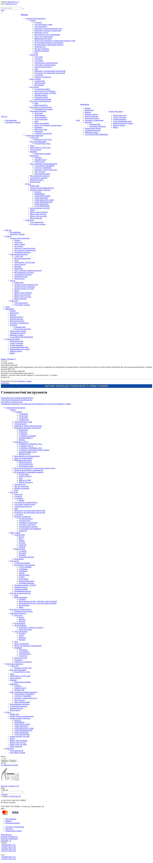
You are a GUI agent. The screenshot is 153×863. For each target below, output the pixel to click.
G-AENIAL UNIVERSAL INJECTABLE (34, 450)
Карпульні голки (40, 129)
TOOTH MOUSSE (26, 464)
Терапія (33, 20)
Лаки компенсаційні (42, 174)
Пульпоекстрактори (26, 583)
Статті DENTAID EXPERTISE (96, 134)
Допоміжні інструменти (43, 109)
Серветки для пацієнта (43, 133)
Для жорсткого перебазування (45, 63)
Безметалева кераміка (42, 154)
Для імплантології (26, 519)
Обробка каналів (40, 95)
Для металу (23, 656)
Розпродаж (30, 220)
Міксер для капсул (26, 482)
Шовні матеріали (40, 105)
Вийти (115, 127)
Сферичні (22, 545)
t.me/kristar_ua (6, 841)
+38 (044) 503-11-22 (8, 857)
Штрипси (22, 638)
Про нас (4, 116)
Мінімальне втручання (43, 39)
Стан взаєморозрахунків (122, 121)
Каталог (24, 15)
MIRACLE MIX (25, 480)
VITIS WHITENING (42, 206)
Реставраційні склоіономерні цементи (49, 45)
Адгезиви (38, 22)
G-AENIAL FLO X (26, 446)
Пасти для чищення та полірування (47, 125)
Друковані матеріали (93, 130)
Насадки (22, 621)
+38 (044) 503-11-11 (8, 845)
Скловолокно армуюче (38, 178)
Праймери (38, 127)
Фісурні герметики (41, 49)
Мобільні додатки (91, 132)
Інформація (84, 104)
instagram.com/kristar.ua (9, 839)
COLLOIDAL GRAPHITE (44, 166)
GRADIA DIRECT (26, 438)
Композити (34, 156)
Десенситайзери (40, 117)
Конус (21, 539)
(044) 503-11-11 (13, 2)
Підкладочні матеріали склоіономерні (48, 43)
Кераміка (33, 152)
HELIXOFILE (24, 575)
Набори (22, 541)
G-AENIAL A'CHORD (27, 436)
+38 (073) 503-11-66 (8, 851)
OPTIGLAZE (39, 162)
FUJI (20, 478)
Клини (21, 617)
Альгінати (38, 59)
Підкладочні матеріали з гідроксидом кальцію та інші (54, 41)
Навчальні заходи (91, 114)
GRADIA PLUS (40, 160)
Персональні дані (119, 115)
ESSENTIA (23, 432)
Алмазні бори (39, 81)
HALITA (37, 192)
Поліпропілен (24, 605)
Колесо (21, 537)
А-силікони (38, 61)
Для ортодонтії (24, 521)
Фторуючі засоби (25, 629)
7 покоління (23, 418)
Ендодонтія (34, 87)
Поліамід (22, 599)
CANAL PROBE (25, 567)
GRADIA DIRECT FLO (28, 452)
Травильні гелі (40, 47)
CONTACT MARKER (42, 168)
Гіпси (32, 145)
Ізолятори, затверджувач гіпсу (45, 170)
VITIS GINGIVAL (41, 198)
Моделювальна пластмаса (40, 176)
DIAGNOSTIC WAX (42, 143)
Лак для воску (39, 172)
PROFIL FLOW (25, 454)
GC (5, 759)
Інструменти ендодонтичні (44, 91)
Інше (36, 53)
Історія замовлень (119, 119)
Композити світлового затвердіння (47, 30)
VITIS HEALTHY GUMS (44, 200)
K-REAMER (23, 579)
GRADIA (38, 158)
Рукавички (38, 131)
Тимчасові (23, 531)
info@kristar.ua (6, 835)
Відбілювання (39, 115)
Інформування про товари (123, 123)
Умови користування (93, 128)
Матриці (22, 619)
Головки (22, 634)
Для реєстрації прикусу (43, 67)
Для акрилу (23, 650)
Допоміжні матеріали (38, 111)
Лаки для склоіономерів (43, 37)
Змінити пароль (119, 125)
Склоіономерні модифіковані (30, 529)
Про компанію (11, 120)
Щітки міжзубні (36, 218)
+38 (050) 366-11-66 (8, 849)
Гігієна (28, 184)
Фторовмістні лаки (26, 466)
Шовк (21, 607)
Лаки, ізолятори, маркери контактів (43, 164)
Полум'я (22, 543)
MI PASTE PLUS (25, 462)
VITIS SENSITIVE (41, 204)
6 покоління (23, 416)
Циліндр (22, 547)
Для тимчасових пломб (43, 24)
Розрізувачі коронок (26, 557)
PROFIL (22, 440)
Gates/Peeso (23, 571)
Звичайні (22, 555)
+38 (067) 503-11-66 (8, 847)
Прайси (88, 108)
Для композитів (25, 654)
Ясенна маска (35, 182)
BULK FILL (23, 430)
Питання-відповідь (92, 118)
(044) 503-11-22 (11, 4)
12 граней (22, 551)
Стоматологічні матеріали (35, 18)
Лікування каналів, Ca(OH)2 (45, 93)
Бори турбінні (35, 79)
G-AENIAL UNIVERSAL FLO (30, 448)
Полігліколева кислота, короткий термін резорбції (38, 601)
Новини (88, 112)
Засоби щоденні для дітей (40, 208)
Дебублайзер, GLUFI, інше (40, 147)
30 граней (22, 553)
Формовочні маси (37, 180)
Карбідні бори (39, 83)
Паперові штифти (41, 97)
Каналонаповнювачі (26, 581)
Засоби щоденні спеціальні (40, 190)
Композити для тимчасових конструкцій (49, 71)
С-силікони (38, 75)
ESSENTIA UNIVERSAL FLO (30, 444)
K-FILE (22, 577)
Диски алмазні (35, 150)
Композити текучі (41, 33)
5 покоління (23, 414)
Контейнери (39, 85)
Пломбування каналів (42, 99)
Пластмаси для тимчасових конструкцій (49, 73)
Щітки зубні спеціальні (39, 212)
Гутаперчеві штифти (42, 89)
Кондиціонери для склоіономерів (47, 35)
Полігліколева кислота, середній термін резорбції (37, 603)
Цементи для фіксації (42, 77)
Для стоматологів (36, 222)
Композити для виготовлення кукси (48, 28)
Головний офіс (94, 124)
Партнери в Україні (13, 122)
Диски (21, 636)
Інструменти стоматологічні (41, 107)
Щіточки (22, 640)
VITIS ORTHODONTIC (43, 202)
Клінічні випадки (91, 116)
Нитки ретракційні (41, 123)
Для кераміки (24, 652)
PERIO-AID (34, 186)
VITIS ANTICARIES (42, 196)
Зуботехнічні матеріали (34, 135)
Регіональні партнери (97, 126)
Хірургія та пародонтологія (40, 101)
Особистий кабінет (116, 111)
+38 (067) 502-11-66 (8, 859)
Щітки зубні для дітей (38, 216)
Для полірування (40, 119)
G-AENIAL (23, 434)
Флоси (32, 210)
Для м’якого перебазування (44, 65)
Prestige (21, 500)
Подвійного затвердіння (28, 523)
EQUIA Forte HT (25, 476)
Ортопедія (34, 55)
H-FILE (22, 573)
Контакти (88, 122)
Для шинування (40, 26)
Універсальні (24, 420)
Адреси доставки (119, 117)
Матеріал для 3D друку (43, 139)
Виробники (89, 110)
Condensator (23, 569)
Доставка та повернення (94, 120)
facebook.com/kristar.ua (9, 837)
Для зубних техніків (37, 224)
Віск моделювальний (38, 141)
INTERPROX (39, 194)
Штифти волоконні (41, 51)
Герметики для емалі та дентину (31, 627)
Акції (78, 120)
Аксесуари (38, 57)
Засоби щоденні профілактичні (42, 188)
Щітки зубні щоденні (38, 214)
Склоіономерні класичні (28, 527)
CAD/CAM (34, 137)
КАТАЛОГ (5, 383)
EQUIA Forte (24, 474)
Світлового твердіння (27, 525)
